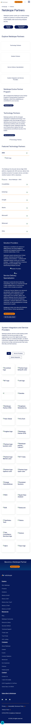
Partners (4, 666)
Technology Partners (21, 27)
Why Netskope (6, 585)
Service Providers (18, 353)
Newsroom (5, 659)
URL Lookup (5, 639)
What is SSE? (5, 598)
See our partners (9, 135)
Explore (4, 581)
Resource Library (6, 622)
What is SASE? (6, 595)
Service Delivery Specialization (15, 67)
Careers (4, 649)
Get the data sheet (10, 317)
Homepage (4, 6)
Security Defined (6, 625)
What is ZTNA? (6, 605)
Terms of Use (5, 709)
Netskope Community (7, 619)
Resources (5, 611)
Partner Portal (8, 27)
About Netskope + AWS (15, 179)
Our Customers (6, 663)
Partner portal (5, 669)
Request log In (9, 105)
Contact (4, 672)
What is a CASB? (6, 609)
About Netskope (6, 646)
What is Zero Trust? (7, 602)
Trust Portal (5, 636)
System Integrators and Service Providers (15, 78)
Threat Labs (5, 632)
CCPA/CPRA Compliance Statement (11, 713)
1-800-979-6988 (6, 680)
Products (4, 588)
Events (3, 653)
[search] (25, 2)
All (8, 353)
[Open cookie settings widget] (2, 722)
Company (5, 642)
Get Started (18, 2)
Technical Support (6, 629)
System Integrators (15, 357)
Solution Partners (15, 56)
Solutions (4, 592)
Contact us (6, 307)
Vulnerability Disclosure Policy (16, 706)
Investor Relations (6, 656)
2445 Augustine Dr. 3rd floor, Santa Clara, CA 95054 (9, 685)
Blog (3, 615)
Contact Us (5, 676)
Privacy (4, 706)
